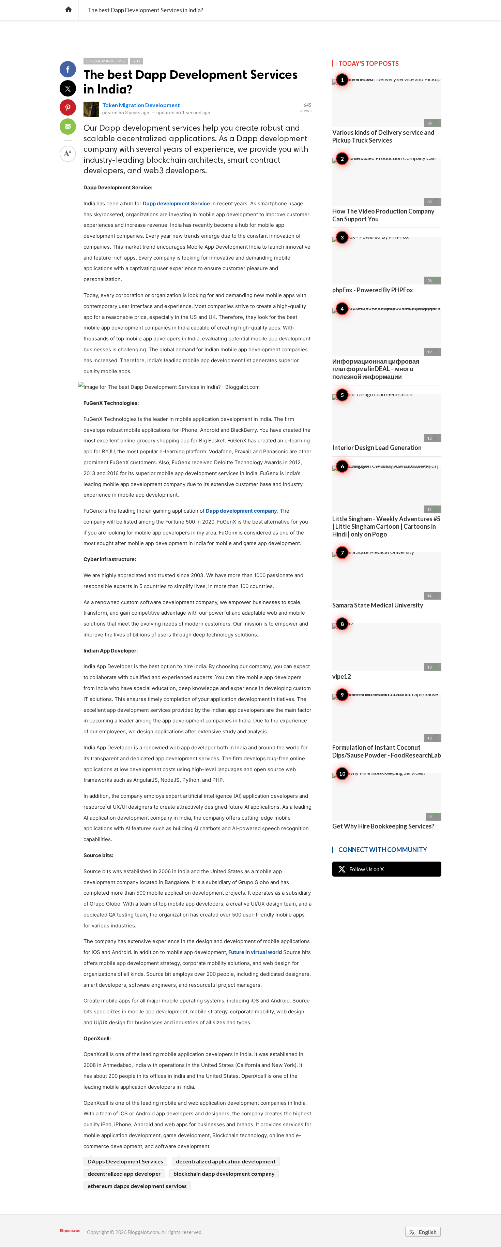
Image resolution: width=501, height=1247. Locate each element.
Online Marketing (105, 60)
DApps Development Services (125, 1161)
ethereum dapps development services (137, 1186)
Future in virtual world (255, 952)
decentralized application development (226, 1161)
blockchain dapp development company (224, 1173)
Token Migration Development (141, 105)
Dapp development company (241, 511)
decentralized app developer (124, 1173)
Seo (136, 60)
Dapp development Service (176, 203)
